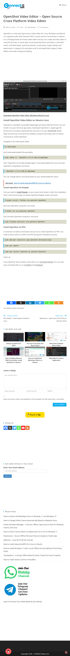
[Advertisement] (34, 67)
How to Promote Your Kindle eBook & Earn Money (22, 601)
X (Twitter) (28, 265)
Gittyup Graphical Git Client (13, 344)
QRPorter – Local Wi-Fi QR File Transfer (18, 540)
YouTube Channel (46, 262)
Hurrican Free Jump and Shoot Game (35, 344)
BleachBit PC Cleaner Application (56, 359)
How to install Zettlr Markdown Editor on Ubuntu (35, 360)
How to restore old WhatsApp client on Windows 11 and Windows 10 (29, 516)
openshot (9, 308)
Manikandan (32, 27)
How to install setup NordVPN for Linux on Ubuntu (22, 544)
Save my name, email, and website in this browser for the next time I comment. (33, 399)
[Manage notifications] (66, 652)
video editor (20, 308)
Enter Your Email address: (14, 467)
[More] (58, 302)
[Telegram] (39, 302)
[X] (20, 302)
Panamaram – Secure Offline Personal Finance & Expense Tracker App (30, 536)
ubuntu (14, 308)
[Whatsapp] (49, 302)
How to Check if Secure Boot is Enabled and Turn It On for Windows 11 (30, 532)
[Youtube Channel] (23, 428)
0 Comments (44, 27)
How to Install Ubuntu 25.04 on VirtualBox (19, 559)
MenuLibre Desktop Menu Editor (56, 344)
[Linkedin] (30, 302)
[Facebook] (11, 302)
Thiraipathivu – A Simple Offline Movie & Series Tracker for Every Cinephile (31, 555)
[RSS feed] (28, 428)
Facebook (39, 265)
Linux (21, 27)
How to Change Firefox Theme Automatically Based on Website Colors (30, 520)
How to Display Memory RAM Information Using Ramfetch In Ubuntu (13, 360)
